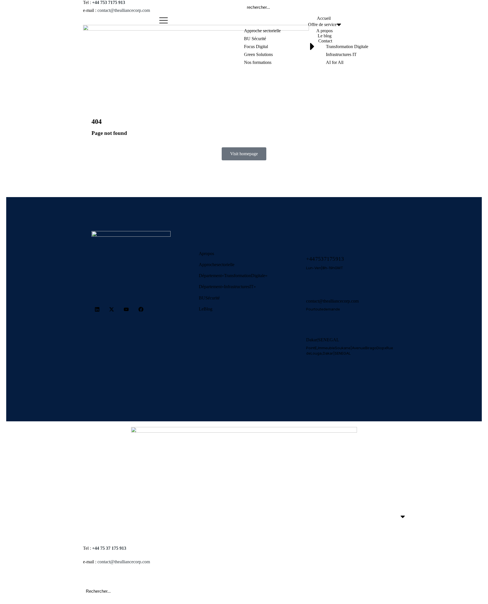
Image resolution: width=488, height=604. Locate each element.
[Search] (395, 7)
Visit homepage (244, 153)
